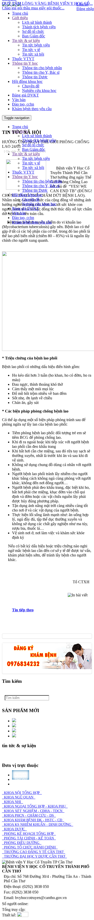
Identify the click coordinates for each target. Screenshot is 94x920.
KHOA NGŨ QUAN (18, 797)
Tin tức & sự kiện (26, 40)
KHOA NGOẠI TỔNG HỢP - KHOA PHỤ (35, 806)
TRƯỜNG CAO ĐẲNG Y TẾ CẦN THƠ (33, 852)
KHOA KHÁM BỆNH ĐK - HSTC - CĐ (33, 820)
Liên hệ (82, 4)
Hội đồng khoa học (27, 81)
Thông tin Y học (25, 63)
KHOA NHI (12, 802)
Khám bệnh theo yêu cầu (32, 109)
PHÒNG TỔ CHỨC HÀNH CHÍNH (30, 847)
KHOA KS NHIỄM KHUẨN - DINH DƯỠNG (37, 825)
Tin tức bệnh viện (36, 45)
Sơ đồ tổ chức (33, 31)
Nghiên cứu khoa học (39, 90)
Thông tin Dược (35, 77)
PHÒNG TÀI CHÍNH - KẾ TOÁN (29, 838)
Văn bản (19, 100)
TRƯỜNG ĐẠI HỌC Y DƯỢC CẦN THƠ (34, 856)
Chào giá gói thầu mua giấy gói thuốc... (33, 5)
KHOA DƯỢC (14, 829)
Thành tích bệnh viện (39, 27)
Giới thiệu (20, 18)
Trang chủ (20, 13)
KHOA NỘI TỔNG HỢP (22, 793)
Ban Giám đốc (33, 36)
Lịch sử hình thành (37, 22)
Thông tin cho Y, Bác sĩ (40, 72)
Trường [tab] (23, 784)
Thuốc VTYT (23, 59)
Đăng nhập (85, 9)
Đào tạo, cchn (23, 104)
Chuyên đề (30, 86)
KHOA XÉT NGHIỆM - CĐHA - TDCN (33, 811)
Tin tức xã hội (33, 54)
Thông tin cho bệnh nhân (42, 68)
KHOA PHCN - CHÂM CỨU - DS (29, 815)
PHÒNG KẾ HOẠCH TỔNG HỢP (29, 834)
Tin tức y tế (31, 49)
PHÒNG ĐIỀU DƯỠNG (21, 843)
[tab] (52, 610)
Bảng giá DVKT (25, 95)
